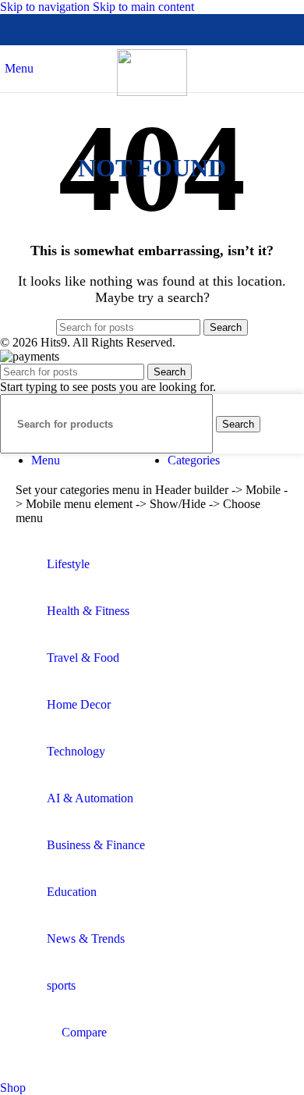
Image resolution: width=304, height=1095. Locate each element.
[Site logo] (152, 91)
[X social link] (124, 30)
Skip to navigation (46, 6)
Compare (84, 1032)
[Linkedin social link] (180, 30)
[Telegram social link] (208, 30)
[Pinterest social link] (152, 30)
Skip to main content (143, 6)
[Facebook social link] (96, 30)
